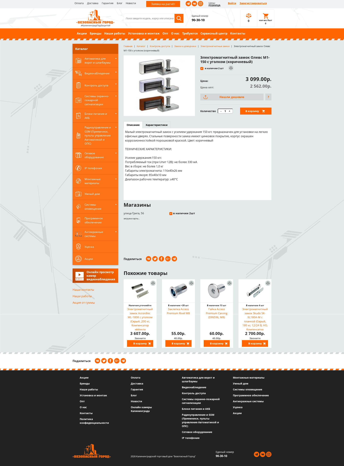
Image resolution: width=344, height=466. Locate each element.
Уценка (237, 407)
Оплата (79, 3)
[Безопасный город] (95, 16)
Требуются (190, 33)
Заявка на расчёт (163, 4)
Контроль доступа (194, 393)
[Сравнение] (230, 68)
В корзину (252, 111)
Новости (131, 3)
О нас (175, 33)
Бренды (95, 33)
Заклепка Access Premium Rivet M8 (178, 311)
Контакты (237, 33)
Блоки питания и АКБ (196, 409)
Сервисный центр (213, 33)
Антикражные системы (248, 401)
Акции (82, 33)
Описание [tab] (133, 125)
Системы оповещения (247, 389)
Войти (232, 3)
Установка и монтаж (144, 33)
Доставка (92, 3)
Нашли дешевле (231, 97)
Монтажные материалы (248, 377)
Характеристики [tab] (157, 125)
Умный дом (240, 383)
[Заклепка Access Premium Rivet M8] (178, 291)
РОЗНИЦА (214, 5)
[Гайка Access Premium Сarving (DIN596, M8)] (216, 291)
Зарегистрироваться (253, 3)
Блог (119, 3)
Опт (165, 33)
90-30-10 (198, 20)
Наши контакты (83, 290)
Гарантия (107, 3)
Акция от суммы (84, 303)
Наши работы (114, 33)
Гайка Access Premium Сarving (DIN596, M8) (216, 313)
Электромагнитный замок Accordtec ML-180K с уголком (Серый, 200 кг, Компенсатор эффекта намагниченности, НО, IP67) (140, 318)
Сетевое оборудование (197, 432)
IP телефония (190, 438)
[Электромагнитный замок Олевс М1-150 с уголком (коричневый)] (159, 86)
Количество (208, 111)
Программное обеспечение (251, 395)
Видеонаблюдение (194, 387)
